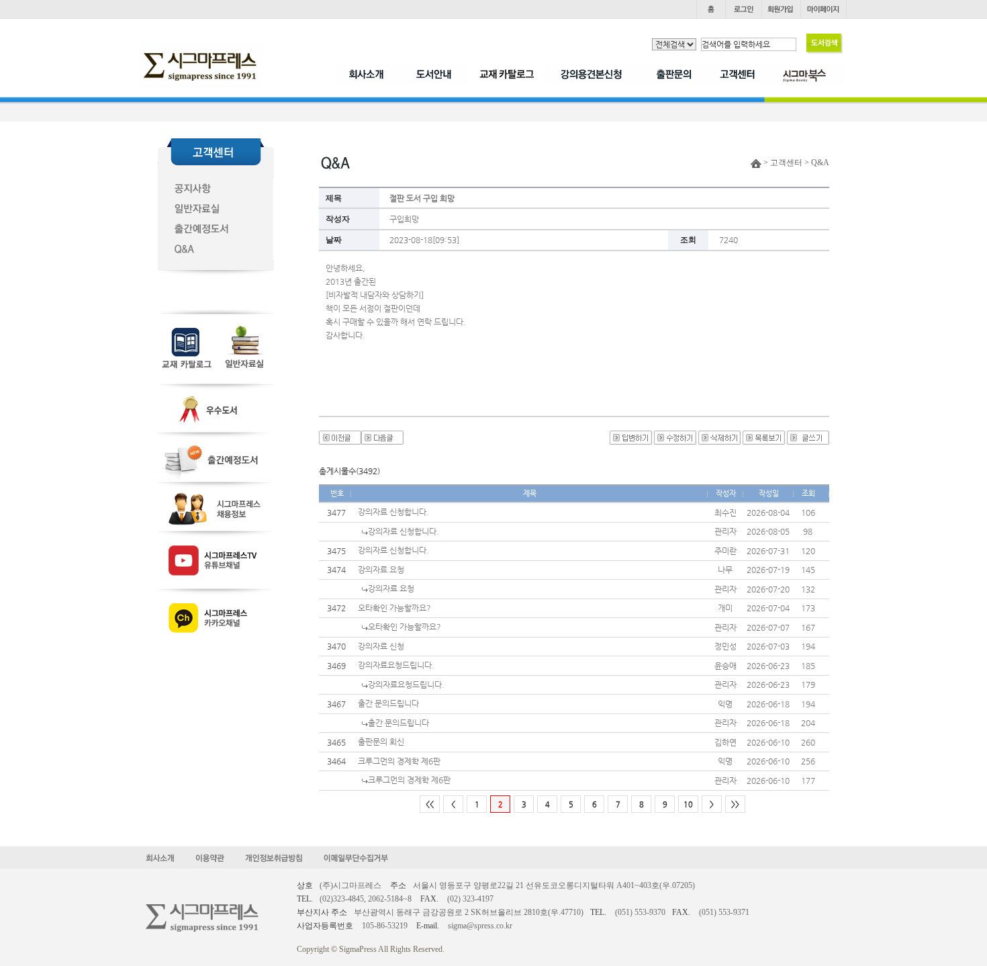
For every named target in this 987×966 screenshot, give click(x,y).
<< (430, 804)
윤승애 (725, 665)
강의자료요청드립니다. (396, 665)
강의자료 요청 (381, 569)
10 (688, 804)
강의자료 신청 (381, 646)
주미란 (725, 551)
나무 (725, 569)
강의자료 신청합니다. (393, 512)
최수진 (725, 512)
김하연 (725, 742)
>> (735, 804)
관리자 (725, 531)
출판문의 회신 (381, 741)
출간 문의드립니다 (388, 703)
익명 (725, 704)
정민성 (725, 646)
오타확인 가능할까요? (394, 608)
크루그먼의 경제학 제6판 (399, 761)
